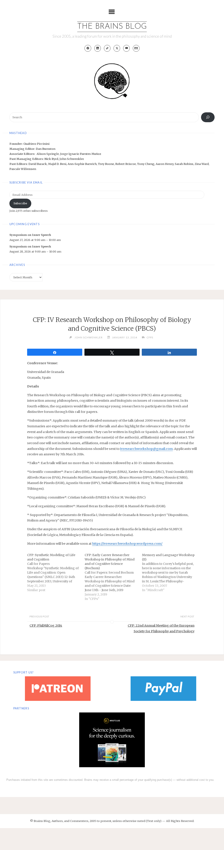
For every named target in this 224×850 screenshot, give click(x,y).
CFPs (150, 337)
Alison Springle (48, 154)
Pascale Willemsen (22, 169)
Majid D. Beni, (58, 164)
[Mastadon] (107, 48)
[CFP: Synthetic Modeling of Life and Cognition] (56, 572)
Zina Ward (202, 164)
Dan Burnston (45, 148)
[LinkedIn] (97, 48)
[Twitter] (117, 48)
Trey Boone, (106, 164)
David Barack (37, 164)
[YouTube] (126, 48)
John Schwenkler (72, 159)
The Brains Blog (112, 27)
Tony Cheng (145, 164)
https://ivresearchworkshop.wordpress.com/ (127, 544)
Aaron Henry (164, 164)
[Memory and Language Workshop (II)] (171, 572)
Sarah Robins (184, 164)
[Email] (136, 48)
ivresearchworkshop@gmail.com (146, 449)
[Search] (208, 117)
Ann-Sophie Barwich (82, 164)
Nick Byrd (51, 159)
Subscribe (20, 203)
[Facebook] (87, 48)
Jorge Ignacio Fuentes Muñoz (80, 154)
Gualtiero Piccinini (36, 143)
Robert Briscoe (125, 164)
